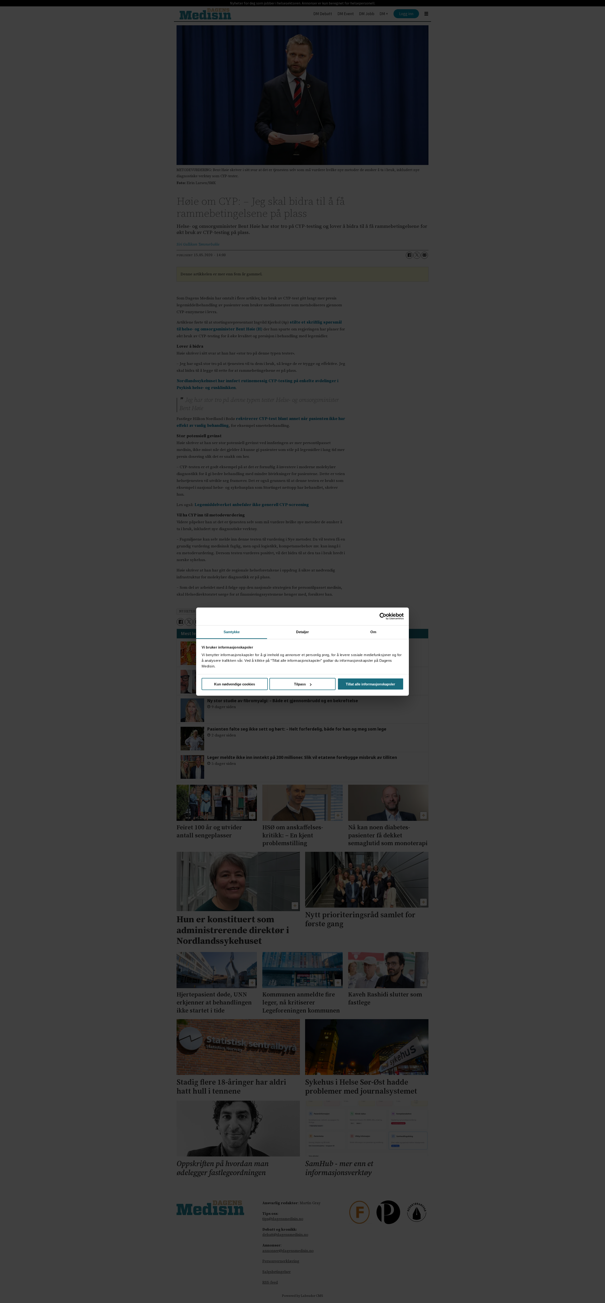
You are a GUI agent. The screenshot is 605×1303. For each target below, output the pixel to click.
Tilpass (300, 684)
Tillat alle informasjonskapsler (370, 684)
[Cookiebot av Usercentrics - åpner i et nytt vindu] (383, 616)
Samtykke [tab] (232, 632)
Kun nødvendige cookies (234, 684)
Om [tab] (373, 632)
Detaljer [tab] (302, 632)
